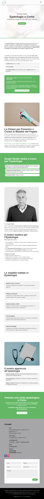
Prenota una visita (22, 412)
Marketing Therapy (22, 496)
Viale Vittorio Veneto (24, 442)
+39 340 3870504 (12, 452)
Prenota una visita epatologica (22, 90)
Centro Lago (12, 442)
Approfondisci (22, 23)
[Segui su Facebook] (5, 456)
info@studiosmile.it (13, 446)
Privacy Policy (32, 492)
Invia (35, 479)
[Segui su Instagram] (8, 456)
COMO (17, 442)
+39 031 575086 (12, 450)
